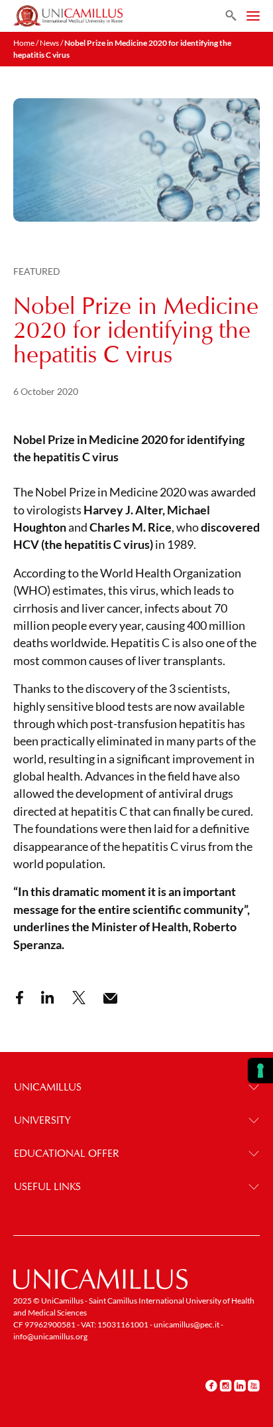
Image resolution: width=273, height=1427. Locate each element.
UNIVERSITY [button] (42, 1120)
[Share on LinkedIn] (47, 997)
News (49, 43)
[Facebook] (211, 1385)
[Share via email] (110, 998)
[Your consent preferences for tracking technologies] (260, 1070)
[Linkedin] (240, 1385)
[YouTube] (254, 1385)
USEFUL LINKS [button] (47, 1186)
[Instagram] (225, 1385)
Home (23, 43)
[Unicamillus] (68, 16)
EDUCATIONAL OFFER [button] (66, 1153)
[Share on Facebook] (19, 997)
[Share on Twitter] (79, 997)
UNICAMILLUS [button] (48, 1087)
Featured (36, 271)
